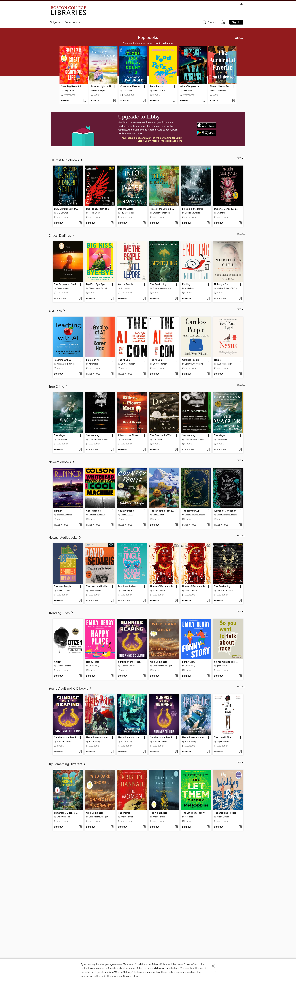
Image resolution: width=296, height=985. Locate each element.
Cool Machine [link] (93, 511)
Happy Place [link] (92, 662)
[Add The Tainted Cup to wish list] (208, 525)
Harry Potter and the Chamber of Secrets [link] (194, 737)
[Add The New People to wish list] (80, 601)
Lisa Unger (127, 90)
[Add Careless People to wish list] (208, 374)
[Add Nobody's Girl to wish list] (240, 299)
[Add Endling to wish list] (208, 299)
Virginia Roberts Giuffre (227, 288)
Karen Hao (93, 364)
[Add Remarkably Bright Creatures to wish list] (80, 827)
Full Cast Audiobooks (64, 160)
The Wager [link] (59, 435)
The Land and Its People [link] (98, 586)
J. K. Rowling (94, 741)
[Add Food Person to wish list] (174, 101)
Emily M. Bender (128, 364)
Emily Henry (69, 90)
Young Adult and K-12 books (69, 689)
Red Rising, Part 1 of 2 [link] (97, 209)
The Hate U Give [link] (222, 737)
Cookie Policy (130, 976)
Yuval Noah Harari (224, 364)
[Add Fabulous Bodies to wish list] (144, 601)
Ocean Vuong (62, 288)
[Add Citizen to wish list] (80, 676)
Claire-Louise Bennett (98, 288)
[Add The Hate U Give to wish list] (240, 752)
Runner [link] (58, 511)
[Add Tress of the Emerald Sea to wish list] (176, 223)
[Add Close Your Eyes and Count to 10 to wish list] (144, 101)
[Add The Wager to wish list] (80, 450)
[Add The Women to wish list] (144, 827)
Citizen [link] (57, 662)
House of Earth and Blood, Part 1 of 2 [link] (162, 586)
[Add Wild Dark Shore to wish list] (176, 676)
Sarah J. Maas (159, 590)
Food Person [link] (156, 86)
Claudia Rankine (64, 666)
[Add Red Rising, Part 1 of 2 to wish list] (112, 223)
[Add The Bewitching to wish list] (176, 299)
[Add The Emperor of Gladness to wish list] (80, 299)
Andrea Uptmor (63, 590)
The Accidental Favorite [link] (221, 86)
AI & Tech (56, 311)
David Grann (62, 439)
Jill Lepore (125, 288)
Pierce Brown (94, 213)
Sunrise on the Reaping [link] (130, 662)
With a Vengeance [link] (189, 86)
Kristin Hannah (127, 817)
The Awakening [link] (222, 586)
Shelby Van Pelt (63, 817)
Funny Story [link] (188, 662)
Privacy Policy (159, 964)
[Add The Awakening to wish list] (240, 601)
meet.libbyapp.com (171, 141)
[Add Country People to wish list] (144, 525)
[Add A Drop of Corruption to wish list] (240, 525)
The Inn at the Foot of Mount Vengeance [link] (162, 511)
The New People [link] (62, 586)
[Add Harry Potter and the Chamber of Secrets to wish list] (208, 752)
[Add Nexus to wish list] (240, 374)
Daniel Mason (127, 515)
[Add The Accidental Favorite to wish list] (233, 101)
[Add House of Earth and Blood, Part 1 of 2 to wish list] (176, 601)
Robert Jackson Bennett (195, 515)
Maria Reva (190, 288)
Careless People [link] (190, 360)
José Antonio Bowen (65, 364)
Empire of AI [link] (92, 360)
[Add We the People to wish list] (144, 299)
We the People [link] (125, 284)
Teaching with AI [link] (62, 360)
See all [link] (239, 38)
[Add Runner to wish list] (80, 525)
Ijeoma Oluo (222, 666)
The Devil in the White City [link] (162, 435)
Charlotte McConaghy (162, 666)
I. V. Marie (221, 213)
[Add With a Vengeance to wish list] (204, 101)
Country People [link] (126, 511)
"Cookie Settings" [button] (123, 972)
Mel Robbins (190, 817)
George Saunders (192, 213)
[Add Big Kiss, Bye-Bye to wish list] (112, 299)
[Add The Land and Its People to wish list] (112, 601)
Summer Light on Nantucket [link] (102, 86)
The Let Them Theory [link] (193, 813)
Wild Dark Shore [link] (158, 662)
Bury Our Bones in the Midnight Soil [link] (66, 209)
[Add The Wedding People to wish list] (240, 827)
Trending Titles (59, 613)
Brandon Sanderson (161, 213)
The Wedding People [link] (225, 813)
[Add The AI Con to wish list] (144, 374)
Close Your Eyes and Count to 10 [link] (131, 86)
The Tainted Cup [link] (191, 511)
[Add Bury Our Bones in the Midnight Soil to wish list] (80, 223)
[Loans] (223, 23)
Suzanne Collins (128, 666)
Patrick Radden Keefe (98, 439)
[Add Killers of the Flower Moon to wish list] (144, 450)
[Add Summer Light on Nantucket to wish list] (114, 101)
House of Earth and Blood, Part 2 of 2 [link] (194, 586)
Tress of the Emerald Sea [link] (162, 209)
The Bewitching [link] (158, 284)
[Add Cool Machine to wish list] (112, 525)
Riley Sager (187, 90)
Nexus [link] (217, 360)
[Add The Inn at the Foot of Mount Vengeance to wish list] (176, 525)
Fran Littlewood (219, 90)
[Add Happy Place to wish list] (112, 676)
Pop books (148, 37)
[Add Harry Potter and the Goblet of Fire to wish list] (144, 752)
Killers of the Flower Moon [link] (130, 435)
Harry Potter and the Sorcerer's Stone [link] (98, 737)
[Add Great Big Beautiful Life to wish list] (85, 101)
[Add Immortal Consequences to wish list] (240, 223)
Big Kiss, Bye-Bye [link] (95, 284)
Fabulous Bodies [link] (127, 586)
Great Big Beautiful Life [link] (72, 86)
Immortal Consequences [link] (226, 209)
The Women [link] (124, 813)
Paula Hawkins (127, 213)
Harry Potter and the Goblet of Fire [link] (130, 737)
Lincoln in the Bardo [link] (193, 209)
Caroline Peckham (225, 590)
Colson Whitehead (97, 515)
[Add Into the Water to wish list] (144, 223)
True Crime (57, 387)
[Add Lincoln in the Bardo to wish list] (208, 223)
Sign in (236, 22)
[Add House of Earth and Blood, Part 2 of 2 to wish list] (208, 601)
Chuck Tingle (126, 590)
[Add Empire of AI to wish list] (112, 374)
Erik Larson (157, 439)
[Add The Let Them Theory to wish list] (208, 827)
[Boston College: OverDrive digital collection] (68, 11)
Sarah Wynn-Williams (194, 364)
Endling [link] (186, 284)
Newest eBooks (60, 462)
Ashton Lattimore (64, 515)
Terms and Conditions (135, 964)
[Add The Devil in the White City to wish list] (176, 450)
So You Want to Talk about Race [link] (226, 662)
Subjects (55, 22)
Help (241, 4)
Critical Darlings (60, 236)
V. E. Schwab (62, 213)
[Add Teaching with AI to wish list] (80, 374)
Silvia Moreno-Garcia (162, 288)
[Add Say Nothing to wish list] (112, 450)
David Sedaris (95, 590)
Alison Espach (223, 817)
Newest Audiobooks (63, 538)
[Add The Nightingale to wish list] (176, 827)
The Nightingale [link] (158, 813)
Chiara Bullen (158, 515)
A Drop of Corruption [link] (225, 511)
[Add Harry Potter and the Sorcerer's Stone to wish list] (112, 752)
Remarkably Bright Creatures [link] (66, 813)
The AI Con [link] (124, 360)
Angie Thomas (223, 741)
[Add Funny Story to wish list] (208, 676)
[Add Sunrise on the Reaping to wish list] (144, 676)
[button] (208, 23)
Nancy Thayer (99, 90)
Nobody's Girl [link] (221, 284)
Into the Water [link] (125, 209)
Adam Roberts (159, 90)
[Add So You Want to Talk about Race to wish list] (240, 676)
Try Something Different (66, 764)
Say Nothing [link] (92, 435)
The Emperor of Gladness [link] (66, 284)
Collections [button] (72, 22)
